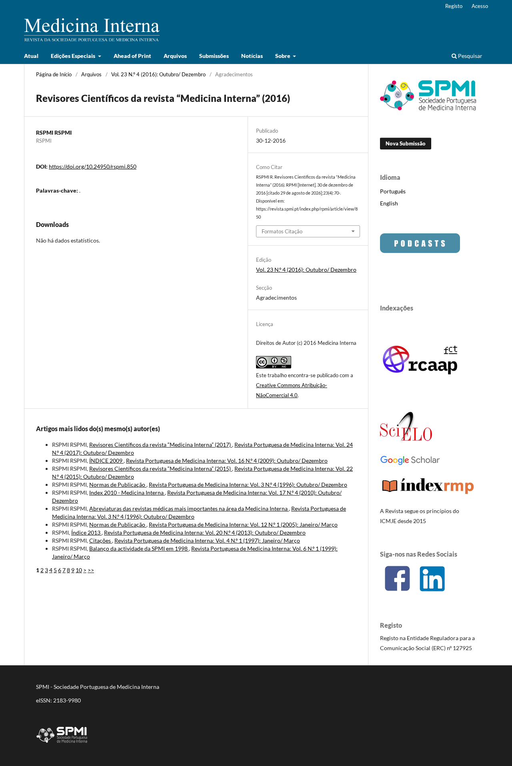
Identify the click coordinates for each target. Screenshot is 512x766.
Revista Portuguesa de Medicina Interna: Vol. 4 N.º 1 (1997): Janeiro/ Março (207, 540)
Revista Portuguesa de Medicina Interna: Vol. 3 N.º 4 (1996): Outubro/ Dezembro (248, 484)
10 (79, 570)
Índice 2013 (86, 532)
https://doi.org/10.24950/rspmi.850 (92, 166)
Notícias (252, 55)
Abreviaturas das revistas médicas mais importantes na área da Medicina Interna (189, 508)
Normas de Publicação (117, 484)
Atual (31, 55)
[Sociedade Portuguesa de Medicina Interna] (428, 108)
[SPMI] (62, 744)
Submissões (214, 55)
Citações (100, 540)
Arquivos (175, 55)
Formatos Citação (282, 231)
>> (91, 570)
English (389, 203)
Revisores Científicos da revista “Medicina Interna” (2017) (160, 444)
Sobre (283, 55)
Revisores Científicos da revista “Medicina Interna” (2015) (160, 468)
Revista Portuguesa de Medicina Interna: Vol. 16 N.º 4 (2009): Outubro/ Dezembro (227, 460)
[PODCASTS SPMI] (420, 250)
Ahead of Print (132, 55)
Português (393, 191)
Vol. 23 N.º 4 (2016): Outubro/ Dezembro (158, 74)
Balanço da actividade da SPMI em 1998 (139, 548)
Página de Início (54, 74)
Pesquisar (469, 55)
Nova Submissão (406, 143)
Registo (453, 6)
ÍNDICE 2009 (106, 460)
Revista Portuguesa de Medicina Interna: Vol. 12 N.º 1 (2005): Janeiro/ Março (243, 524)
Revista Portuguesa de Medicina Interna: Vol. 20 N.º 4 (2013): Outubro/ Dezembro (205, 532)
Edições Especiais (73, 55)
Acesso (480, 6)
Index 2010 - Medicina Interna (127, 492)
